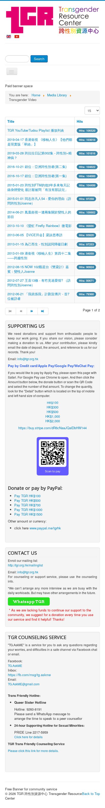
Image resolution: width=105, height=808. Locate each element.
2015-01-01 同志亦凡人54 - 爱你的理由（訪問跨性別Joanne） (39, 201)
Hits (80, 121)
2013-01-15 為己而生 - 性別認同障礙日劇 (37, 244)
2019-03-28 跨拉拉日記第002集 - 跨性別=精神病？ (39, 155)
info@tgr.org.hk (27, 359)
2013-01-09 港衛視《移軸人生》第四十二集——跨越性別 (39, 255)
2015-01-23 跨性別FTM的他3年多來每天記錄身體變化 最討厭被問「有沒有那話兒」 (38, 187)
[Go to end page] (43, 311)
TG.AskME (15, 665)
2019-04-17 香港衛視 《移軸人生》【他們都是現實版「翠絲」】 (39, 141)
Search (39, 58)
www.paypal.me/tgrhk (45, 528)
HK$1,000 (52, 416)
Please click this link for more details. (33, 750)
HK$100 (52, 402)
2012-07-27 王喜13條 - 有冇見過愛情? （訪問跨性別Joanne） (39, 282)
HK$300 (52, 407)
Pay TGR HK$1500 (28, 514)
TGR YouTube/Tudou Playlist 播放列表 (35, 130)
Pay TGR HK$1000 (28, 509)
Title (10, 121)
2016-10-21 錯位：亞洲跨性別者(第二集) (37, 166)
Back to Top (91, 793)
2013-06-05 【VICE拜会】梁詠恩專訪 (34, 234)
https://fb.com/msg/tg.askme (29, 674)
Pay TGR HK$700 (27, 505)
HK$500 (52, 411)
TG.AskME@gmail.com (24, 684)
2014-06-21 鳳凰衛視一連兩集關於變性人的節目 (39, 214)
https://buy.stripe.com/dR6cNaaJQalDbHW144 (52, 427)
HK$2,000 (52, 420)
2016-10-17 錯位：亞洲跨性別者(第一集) (37, 175)
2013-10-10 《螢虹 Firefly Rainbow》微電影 (39, 225)
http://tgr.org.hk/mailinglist (25, 565)
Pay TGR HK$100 (27, 495)
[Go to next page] (32, 311)
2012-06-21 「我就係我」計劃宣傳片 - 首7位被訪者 (38, 296)
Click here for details (28, 737)
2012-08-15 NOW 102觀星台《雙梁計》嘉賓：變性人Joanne (38, 269)
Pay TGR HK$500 (27, 500)
